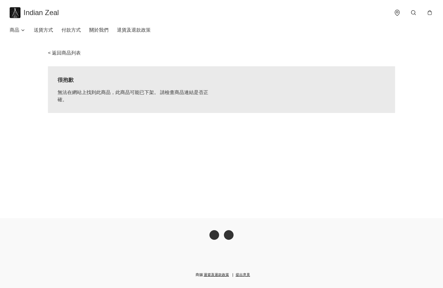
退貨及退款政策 (134, 30)
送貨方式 (43, 30)
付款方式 (71, 30)
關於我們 (98, 30)
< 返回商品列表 (64, 52)
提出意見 (243, 275)
